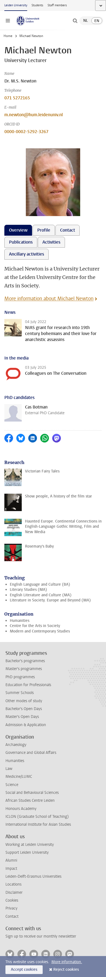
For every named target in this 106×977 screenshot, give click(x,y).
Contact (11, 916)
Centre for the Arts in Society (35, 625)
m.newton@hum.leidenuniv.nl (33, 115)
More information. (66, 961)
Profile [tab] (43, 230)
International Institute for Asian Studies (38, 824)
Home (8, 36)
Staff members (57, 5)
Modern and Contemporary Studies (40, 631)
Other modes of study (23, 700)
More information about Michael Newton (48, 298)
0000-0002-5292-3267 (26, 131)
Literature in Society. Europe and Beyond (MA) (50, 600)
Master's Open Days (22, 716)
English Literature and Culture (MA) (40, 595)
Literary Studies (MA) (28, 589)
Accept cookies (24, 969)
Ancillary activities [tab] (26, 254)
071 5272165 (17, 98)
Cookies (11, 900)
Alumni (11, 860)
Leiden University (15, 5)
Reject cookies (66, 969)
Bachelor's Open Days (23, 708)
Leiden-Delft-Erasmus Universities (33, 876)
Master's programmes (23, 668)
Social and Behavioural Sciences (32, 792)
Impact (11, 868)
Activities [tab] (51, 242)
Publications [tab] (21, 242)
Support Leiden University (27, 852)
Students (37, 5)
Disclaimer (14, 892)
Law (9, 768)
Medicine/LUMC (18, 776)
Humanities (19, 620)
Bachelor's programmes (25, 660)
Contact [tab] (67, 230)
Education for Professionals (28, 684)
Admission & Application (25, 724)
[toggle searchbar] (75, 20)
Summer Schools (19, 692)
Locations (13, 884)
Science (11, 784)
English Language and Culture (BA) (40, 584)
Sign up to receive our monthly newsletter (40, 936)
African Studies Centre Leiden (30, 800)
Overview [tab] (18, 230)
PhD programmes (20, 677)
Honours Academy (20, 808)
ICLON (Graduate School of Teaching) (37, 816)
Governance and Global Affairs (30, 752)
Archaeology (15, 744)
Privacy (11, 908)
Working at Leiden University (29, 844)
